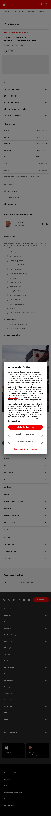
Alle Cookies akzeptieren (25, 427)
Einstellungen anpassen (25, 441)
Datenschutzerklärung (21, 449)
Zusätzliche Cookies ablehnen (25, 434)
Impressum (33, 449)
